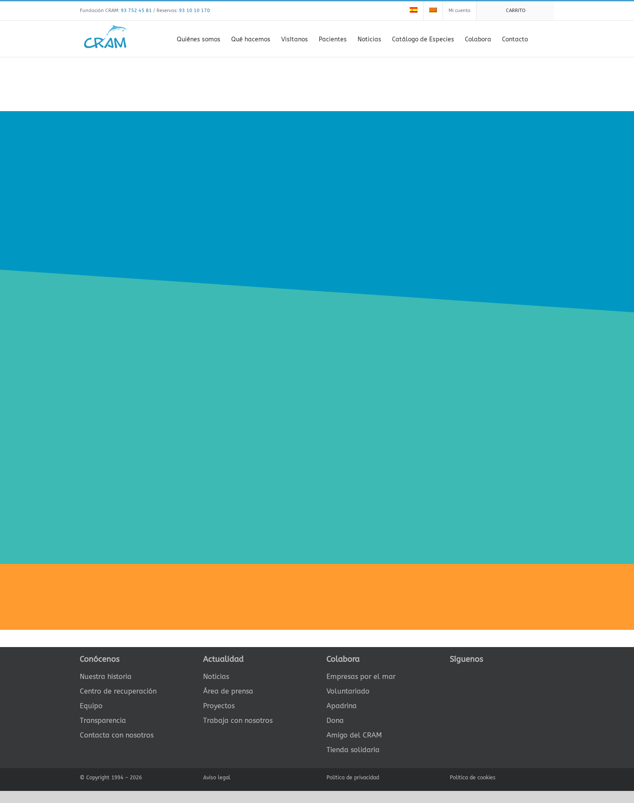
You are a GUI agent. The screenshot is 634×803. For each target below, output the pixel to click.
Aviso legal (216, 778)
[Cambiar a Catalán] (433, 10)
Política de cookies (473, 778)
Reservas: (183, 10)
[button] (541, 39)
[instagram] (480, 675)
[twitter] (466, 675)
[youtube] (493, 675)
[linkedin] (507, 675)
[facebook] (452, 675)
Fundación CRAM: (116, 10)
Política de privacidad (352, 778)
